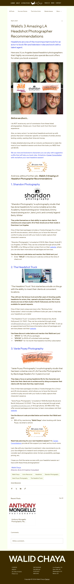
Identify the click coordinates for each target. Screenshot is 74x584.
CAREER (14, 567)
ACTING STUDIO (17, 571)
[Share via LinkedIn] (20, 488)
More (58, 11)
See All (61, 498)
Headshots (38, 474)
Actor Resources (27, 474)
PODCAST (36, 571)
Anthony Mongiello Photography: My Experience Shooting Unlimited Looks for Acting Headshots (21, 520)
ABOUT (14, 569)
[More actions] (62, 21)
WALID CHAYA (37, 558)
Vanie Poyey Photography (20, 478)
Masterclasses (48, 11)
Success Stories (22, 11)
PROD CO (15, 574)
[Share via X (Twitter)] (16, 488)
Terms (47, 579)
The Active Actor (36, 11)
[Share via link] (25, 488)
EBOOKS (36, 573)
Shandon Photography (51, 474)
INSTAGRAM (37, 567)
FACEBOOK (36, 569)
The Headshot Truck (37, 478)
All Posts (11, 11)
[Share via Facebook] (12, 488)
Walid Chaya (15, 474)
